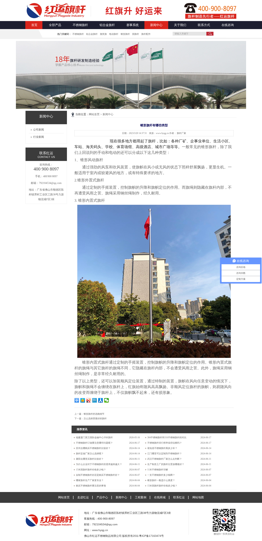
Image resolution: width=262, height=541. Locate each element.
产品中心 (102, 497)
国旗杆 (135, 34)
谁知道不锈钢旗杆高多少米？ (162, 448)
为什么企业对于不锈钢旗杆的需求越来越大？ (99, 464)
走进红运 (83, 497)
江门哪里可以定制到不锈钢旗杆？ (164, 453)
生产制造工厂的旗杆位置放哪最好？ (165, 464)
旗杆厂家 (181, 133)
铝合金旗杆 (107, 25)
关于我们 (180, 25)
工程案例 (140, 497)
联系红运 (179, 497)
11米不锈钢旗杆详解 (157, 469)
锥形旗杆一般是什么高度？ (161, 480)
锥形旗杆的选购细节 (94, 414)
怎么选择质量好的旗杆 (95, 418)
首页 (34, 25)
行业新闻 (38, 136)
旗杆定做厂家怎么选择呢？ (90, 453)
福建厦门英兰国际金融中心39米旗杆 (94, 437)
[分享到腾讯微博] (94, 400)
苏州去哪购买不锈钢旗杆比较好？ (93, 448)
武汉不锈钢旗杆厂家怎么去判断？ (164, 459)
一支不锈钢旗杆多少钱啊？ (161, 475)
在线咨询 (228, 25)
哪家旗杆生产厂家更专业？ (90, 480)
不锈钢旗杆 (80, 25)
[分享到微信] (106, 400)
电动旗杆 (113, 34)
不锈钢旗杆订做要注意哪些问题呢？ (94, 442)
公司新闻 (38, 129)
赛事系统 (132, 25)
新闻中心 (156, 25)
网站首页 (94, 114)
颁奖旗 (103, 34)
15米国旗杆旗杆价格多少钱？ (91, 469)
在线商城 (160, 497)
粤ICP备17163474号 (151, 535)
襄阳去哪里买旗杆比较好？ (90, 459)
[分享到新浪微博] (88, 400)
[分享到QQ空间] (82, 400)
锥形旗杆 (125, 34)
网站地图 (198, 497)
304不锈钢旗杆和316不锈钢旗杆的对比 (166, 437)
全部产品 (55, 25)
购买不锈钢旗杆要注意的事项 (91, 485)
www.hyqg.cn (100, 530)
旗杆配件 (146, 34)
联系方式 (204, 25)
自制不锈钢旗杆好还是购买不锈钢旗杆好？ (98, 475)
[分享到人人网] (100, 400)
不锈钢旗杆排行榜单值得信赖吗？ (164, 442)
